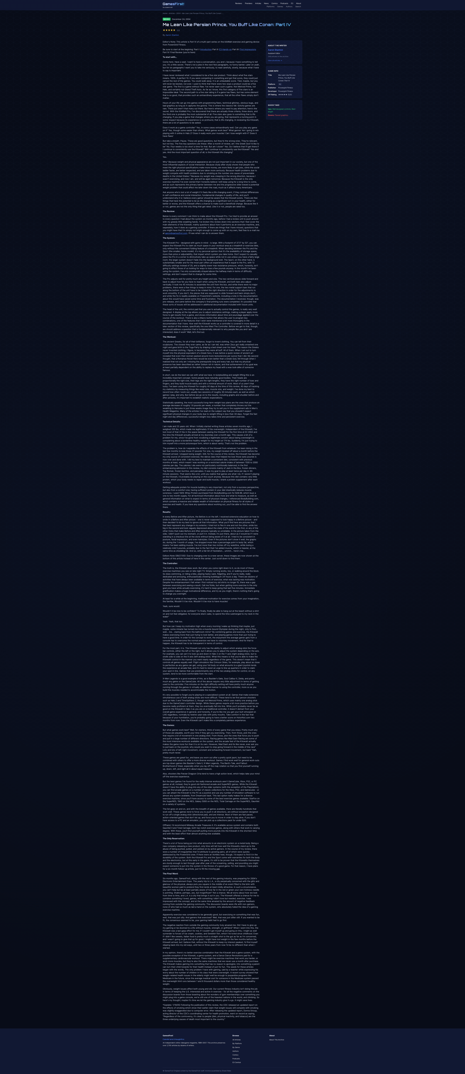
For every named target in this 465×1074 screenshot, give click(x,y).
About (298, 3)
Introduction (206, 49)
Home (165, 13)
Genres (280, 6)
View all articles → (275, 60)
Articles (258, 3)
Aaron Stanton (172, 35)
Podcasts (284, 3)
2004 (178, 13)
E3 (292, 3)
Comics (274, 3)
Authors (289, 6)
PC (280, 84)
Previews (248, 3)
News (266, 3)
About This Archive (276, 1040)
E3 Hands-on (225, 49)
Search (298, 6)
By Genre (236, 1047)
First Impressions (248, 49)
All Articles (236, 1040)
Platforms (271, 6)
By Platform (237, 1043)
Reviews (238, 3)
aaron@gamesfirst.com (176, 233)
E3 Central (236, 1062)
